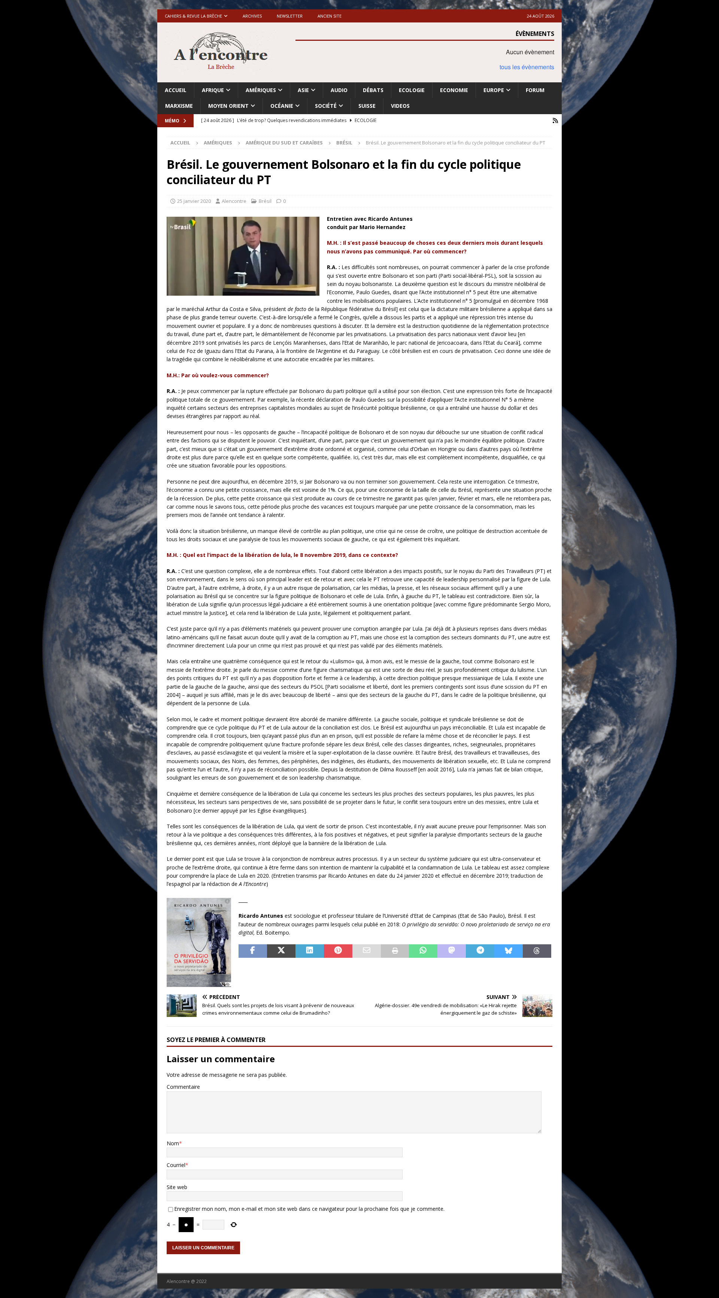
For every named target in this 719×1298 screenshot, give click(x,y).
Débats (373, 90)
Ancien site (330, 16)
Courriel (176, 1164)
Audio (339, 90)
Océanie (281, 105)
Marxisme (179, 105)
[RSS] (555, 120)
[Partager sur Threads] (537, 951)
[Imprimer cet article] (395, 951)
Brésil (265, 201)
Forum (535, 90)
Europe (493, 90)
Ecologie (412, 90)
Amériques (261, 90)
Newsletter (290, 16)
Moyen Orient (228, 105)
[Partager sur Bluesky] (508, 951)
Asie (303, 90)
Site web (177, 1187)
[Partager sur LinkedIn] (309, 951)
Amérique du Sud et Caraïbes (284, 142)
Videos (400, 105)
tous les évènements (527, 67)
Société (326, 105)
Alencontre (234, 201)
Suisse (367, 105)
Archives (252, 16)
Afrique (213, 90)
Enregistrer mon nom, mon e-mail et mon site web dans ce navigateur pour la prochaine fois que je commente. (309, 1208)
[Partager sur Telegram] (480, 951)
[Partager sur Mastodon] (451, 951)
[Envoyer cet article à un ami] (366, 951)
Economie (454, 90)
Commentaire (183, 1086)
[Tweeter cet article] (281, 951)
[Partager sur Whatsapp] (423, 951)
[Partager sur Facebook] (253, 951)
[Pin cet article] (338, 951)
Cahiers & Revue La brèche (193, 16)
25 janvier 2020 (194, 201)
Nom (173, 1143)
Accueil (175, 90)
